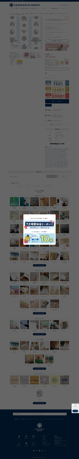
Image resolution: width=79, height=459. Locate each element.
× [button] (53, 216)
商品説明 (75, 406)
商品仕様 (75, 404)
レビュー (75, 408)
